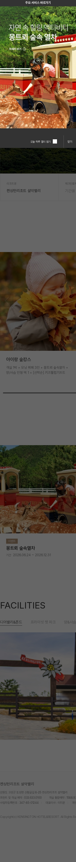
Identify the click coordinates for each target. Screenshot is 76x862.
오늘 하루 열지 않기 (40, 141)
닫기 (70, 141)
